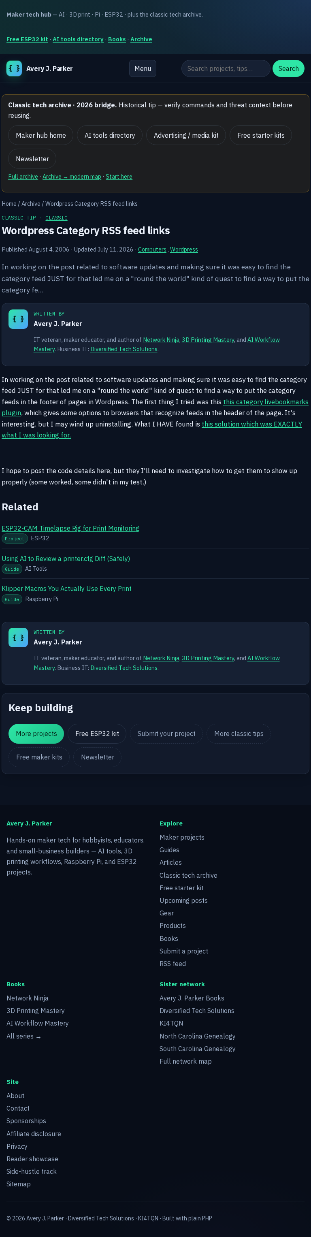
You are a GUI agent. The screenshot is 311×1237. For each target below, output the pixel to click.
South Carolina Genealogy (198, 1049)
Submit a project (184, 951)
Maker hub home (41, 135)
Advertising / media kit (186, 135)
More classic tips (239, 733)
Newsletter (32, 159)
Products (173, 925)
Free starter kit (182, 888)
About (15, 1096)
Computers (152, 249)
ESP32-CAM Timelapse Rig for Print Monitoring (70, 528)
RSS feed (173, 964)
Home (9, 203)
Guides (169, 850)
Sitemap (18, 1184)
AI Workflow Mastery (37, 1023)
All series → (24, 1036)
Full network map (186, 1061)
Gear (167, 913)
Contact (18, 1108)
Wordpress (184, 249)
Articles (171, 862)
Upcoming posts (184, 900)
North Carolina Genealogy (198, 1036)
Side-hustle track (31, 1171)
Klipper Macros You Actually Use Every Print (67, 588)
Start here (119, 176)
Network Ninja (161, 339)
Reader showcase (32, 1159)
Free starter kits (261, 135)
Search (289, 68)
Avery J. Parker (58, 324)
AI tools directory (78, 39)
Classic (56, 217)
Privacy (17, 1146)
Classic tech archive (188, 875)
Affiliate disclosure (33, 1134)
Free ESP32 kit (27, 39)
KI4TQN (171, 1023)
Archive (141, 39)
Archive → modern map (72, 176)
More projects (36, 733)
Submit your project (167, 733)
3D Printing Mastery (208, 339)
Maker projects (182, 837)
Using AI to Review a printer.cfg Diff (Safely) (66, 559)
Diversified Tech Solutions (124, 349)
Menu (142, 68)
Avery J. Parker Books (192, 998)
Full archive (23, 176)
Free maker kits (39, 757)
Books (117, 39)
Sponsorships (26, 1121)
